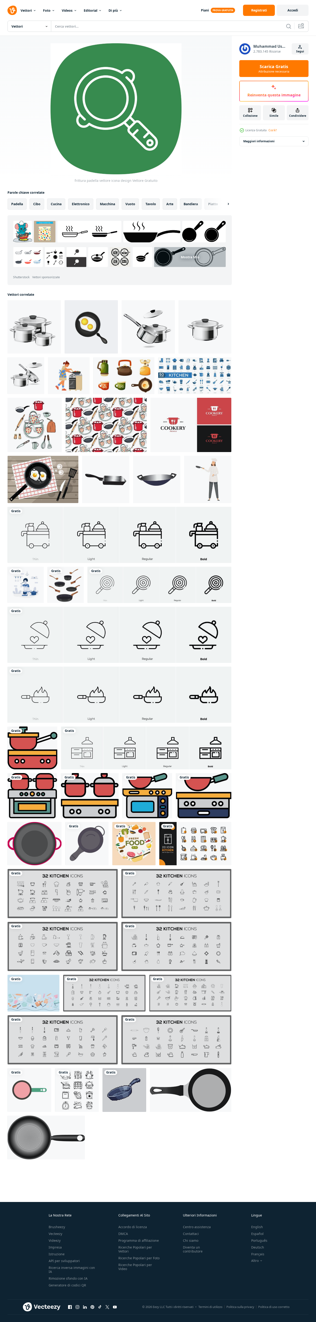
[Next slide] (224, 204)
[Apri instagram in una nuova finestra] (77, 1307)
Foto (47, 10)
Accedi (292, 10)
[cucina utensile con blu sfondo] (33, 993)
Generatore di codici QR (67, 1285)
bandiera (191, 204)
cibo (36, 204)
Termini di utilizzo (210, 1307)
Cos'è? (273, 130)
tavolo (150, 204)
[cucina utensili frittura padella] (29, 1090)
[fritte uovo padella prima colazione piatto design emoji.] (91, 327)
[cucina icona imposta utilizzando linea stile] (195, 843)
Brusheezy (57, 1227)
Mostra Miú (190, 257)
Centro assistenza (197, 1227)
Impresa (55, 1247)
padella (17, 204)
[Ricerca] (288, 26)
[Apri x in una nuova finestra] (107, 1307)
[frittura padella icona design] (87, 843)
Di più (113, 10)
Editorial (90, 10)
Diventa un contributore (193, 1249)
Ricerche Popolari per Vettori (135, 1249)
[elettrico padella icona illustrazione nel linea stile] (32, 748)
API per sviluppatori (64, 1261)
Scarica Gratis (273, 68)
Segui (300, 51)
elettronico (81, 204)
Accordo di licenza (132, 1227)
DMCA (123, 1233)
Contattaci (191, 1233)
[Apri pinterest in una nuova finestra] (92, 1307)
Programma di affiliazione (138, 1240)
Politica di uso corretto (274, 1307)
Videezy (55, 1240)
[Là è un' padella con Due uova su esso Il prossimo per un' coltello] (42, 479)
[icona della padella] (105, 479)
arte (169, 204)
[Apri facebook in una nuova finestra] (70, 1307)
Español (257, 1233)
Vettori (26, 10)
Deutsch (257, 1247)
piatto (213, 204)
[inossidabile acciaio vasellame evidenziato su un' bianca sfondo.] (34, 327)
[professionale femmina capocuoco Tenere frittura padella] (207, 479)
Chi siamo (190, 1240)
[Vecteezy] (12, 10)
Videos (67, 10)
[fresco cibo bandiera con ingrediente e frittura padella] (134, 843)
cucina (56, 204)
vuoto (130, 204)
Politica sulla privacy (240, 1307)
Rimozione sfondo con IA (68, 1278)
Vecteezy (55, 1233)
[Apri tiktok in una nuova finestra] (100, 1307)
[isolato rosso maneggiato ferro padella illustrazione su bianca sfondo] (34, 843)
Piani (205, 10)
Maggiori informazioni (259, 141)
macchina (107, 204)
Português (259, 1240)
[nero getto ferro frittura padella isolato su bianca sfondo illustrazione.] (46, 1137)
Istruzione (57, 1254)
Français (257, 1254)
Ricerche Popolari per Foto (139, 1258)
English (257, 1227)
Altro (255, 1261)
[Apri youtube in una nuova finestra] (115, 1307)
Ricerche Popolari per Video (135, 1267)
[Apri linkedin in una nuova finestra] (85, 1307)
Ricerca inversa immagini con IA (72, 1269)
